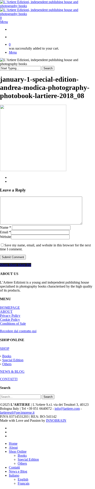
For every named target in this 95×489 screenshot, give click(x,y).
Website (5, 237)
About (13, 447)
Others (6, 364)
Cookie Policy (10, 319)
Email (5, 232)
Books (6, 356)
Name (5, 227)
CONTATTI (8, 379)
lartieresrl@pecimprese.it (17, 412)
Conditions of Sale (13, 323)
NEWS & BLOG (12, 371)
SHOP (4, 348)
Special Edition (12, 360)
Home (13, 443)
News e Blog (18, 471)
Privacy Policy (10, 315)
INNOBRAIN (56, 420)
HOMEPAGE (10, 307)
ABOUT (6, 311)
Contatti (14, 467)
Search (48, 68)
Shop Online (18, 451)
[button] (4, 22)
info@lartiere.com (67, 408)
